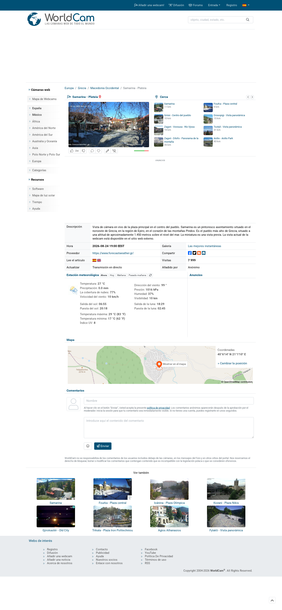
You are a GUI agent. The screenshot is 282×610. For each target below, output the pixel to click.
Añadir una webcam (59, 556)
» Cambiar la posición (232, 363)
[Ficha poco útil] (83, 150)
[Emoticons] (88, 446)
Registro (231, 5)
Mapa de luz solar (43, 195)
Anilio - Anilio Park (223, 138)
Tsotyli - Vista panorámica (228, 126)
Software (38, 189)
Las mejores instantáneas (204, 246)
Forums (197, 5)
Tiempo (37, 202)
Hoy (112, 275)
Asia (35, 148)
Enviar (104, 446)
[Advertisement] (141, 55)
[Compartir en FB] (190, 253)
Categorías (39, 170)
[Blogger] (199, 253)
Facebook (151, 549)
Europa (36, 161)
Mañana (121, 275)
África (36, 121)
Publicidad (102, 553)
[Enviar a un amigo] (203, 253)
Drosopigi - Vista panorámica (229, 115)
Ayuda (36, 208)
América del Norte (44, 128)
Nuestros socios (106, 559)
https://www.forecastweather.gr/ (113, 253)
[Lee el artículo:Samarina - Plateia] (94, 260)
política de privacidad (158, 407)
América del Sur (42, 134)
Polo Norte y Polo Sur (46, 154)
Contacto (102, 549)
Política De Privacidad (159, 556)
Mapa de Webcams (44, 99)
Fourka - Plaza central (225, 103)
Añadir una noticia (58, 559)
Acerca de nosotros (59, 563)
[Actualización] (150, 275)
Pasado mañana (137, 275)
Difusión (178, 5)
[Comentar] (92, 150)
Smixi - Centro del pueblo (177, 115)
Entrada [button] (213, 5)
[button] (246, 5)
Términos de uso (155, 559)
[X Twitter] (194, 253)
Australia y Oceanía (44, 141)
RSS (147, 563)
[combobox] (220, 19)
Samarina (169, 103)
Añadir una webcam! (151, 5)
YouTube (150, 553)
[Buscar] (247, 19)
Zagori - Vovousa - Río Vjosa (179, 126)
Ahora (104, 275)
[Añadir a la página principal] (98, 150)
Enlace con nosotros (109, 563)
